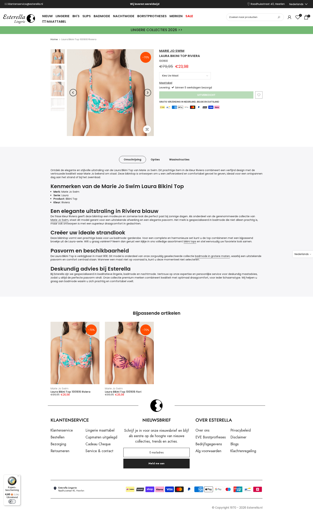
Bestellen (57, 437)
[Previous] (73, 92)
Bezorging (58, 444)
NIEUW (47, 16)
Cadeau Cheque (98, 444)
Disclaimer (238, 437)
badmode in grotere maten (212, 256)
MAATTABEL (56, 21)
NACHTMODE (123, 16)
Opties (155, 159)
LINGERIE (63, 16)
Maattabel (165, 83)
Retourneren (60, 451)
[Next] (147, 92)
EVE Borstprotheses (210, 437)
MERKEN (176, 16)
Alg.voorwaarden (208, 451)
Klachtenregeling (243, 451)
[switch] (12, 501)
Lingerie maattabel (99, 430)
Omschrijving (132, 159)
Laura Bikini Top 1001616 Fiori (123, 392)
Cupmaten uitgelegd (101, 437)
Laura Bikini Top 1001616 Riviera (70, 392)
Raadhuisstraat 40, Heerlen (268, 4)
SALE (189, 16)
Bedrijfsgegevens (208, 444)
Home (54, 39)
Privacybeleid (240, 430)
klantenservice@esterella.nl (25, 4)
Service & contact (99, 451)
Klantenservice (62, 430)
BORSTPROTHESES (152, 16)
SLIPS (86, 16)
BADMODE (102, 16)
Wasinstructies (179, 159)
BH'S (76, 16)
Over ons (202, 430)
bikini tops (190, 241)
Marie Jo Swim (171, 50)
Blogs (234, 444)
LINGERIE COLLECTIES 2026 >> (156, 30)
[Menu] (18, 477)
